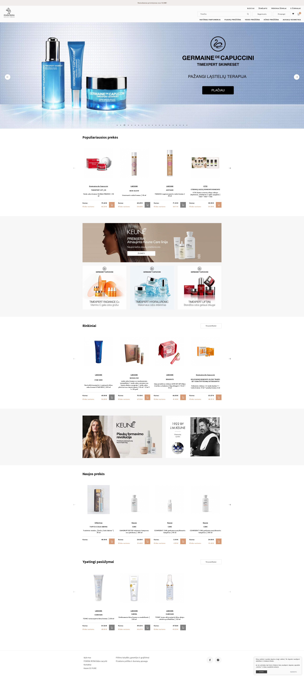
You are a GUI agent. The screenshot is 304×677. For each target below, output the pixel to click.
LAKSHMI (134, 186)
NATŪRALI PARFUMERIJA (210, 20)
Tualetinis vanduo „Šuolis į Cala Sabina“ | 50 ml (98, 532)
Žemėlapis (263, 8)
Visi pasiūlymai (211, 326)
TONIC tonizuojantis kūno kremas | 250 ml (98, 619)
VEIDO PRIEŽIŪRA (252, 20)
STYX (205, 186)
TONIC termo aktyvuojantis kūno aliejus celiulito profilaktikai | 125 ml (169, 618)
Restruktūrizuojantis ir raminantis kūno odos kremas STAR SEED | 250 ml (99, 386)
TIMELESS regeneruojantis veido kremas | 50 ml (170, 195)
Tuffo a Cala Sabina (98, 527)
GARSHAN (98, 615)
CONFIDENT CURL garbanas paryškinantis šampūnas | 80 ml (169, 532)
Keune (134, 523)
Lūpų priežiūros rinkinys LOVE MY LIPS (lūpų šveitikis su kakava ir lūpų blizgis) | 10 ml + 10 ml (169, 386)
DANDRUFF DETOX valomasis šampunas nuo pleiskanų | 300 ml (134, 532)
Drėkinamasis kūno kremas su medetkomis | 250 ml (134, 618)
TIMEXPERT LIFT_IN (98, 190)
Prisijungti (281, 14)
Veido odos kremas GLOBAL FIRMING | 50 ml (98, 195)
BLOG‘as (250, 8)
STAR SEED (98, 380)
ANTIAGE (169, 190)
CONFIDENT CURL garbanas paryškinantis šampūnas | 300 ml (205, 532)
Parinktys (293, 672)
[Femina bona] (9, 12)
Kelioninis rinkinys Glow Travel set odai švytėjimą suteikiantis (205, 380)
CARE (134, 527)
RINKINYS (170, 379)
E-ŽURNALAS (296, 8)
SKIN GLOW (134, 191)
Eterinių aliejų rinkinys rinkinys (205, 189)
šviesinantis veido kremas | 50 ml (134, 195)
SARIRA (134, 614)
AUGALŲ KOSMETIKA (292, 20)
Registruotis (262, 14)
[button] (124, 125)
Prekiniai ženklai (279, 8)
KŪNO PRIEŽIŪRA (271, 20)
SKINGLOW (134, 378)
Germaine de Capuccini (98, 186)
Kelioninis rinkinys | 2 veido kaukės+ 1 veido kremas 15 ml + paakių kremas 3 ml (205, 387)
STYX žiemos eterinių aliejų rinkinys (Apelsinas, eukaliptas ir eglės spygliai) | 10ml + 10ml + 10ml (205, 195)
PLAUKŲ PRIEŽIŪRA (233, 20)
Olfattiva (98, 523)
